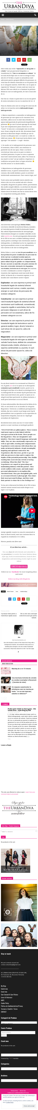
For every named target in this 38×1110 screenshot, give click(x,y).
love (17, 591)
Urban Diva (14, 1090)
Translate (15, 1058)
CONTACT (4, 1012)
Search (4, 1035)
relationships (23, 591)
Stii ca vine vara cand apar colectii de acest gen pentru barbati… (28, 616)
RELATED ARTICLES (7, 661)
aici (11, 386)
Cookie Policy (5, 1003)
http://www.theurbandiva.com (19, 640)
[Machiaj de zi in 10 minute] (6, 671)
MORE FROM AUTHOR (7, 664)
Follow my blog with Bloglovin (19, 579)
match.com (8, 236)
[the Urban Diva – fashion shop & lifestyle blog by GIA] (19, 6)
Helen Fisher (10, 591)
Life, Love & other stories (7, 50)
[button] (35, 15)
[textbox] (19, 832)
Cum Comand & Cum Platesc (9, 994)
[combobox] (19, 831)
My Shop (3, 986)
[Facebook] (19, 652)
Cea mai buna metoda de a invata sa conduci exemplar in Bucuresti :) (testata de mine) (24, 680)
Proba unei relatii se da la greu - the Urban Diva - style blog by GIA (22, 709)
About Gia (23, 1090)
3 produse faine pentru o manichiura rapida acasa (9, 615)
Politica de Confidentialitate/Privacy (12, 1006)
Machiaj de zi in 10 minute (21, 669)
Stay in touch (6, 954)
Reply (9, 739)
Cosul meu (4, 992)
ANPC (2, 1000)
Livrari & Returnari (6, 997)
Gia (19, 637)
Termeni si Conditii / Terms (9, 1009)
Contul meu (4, 989)
